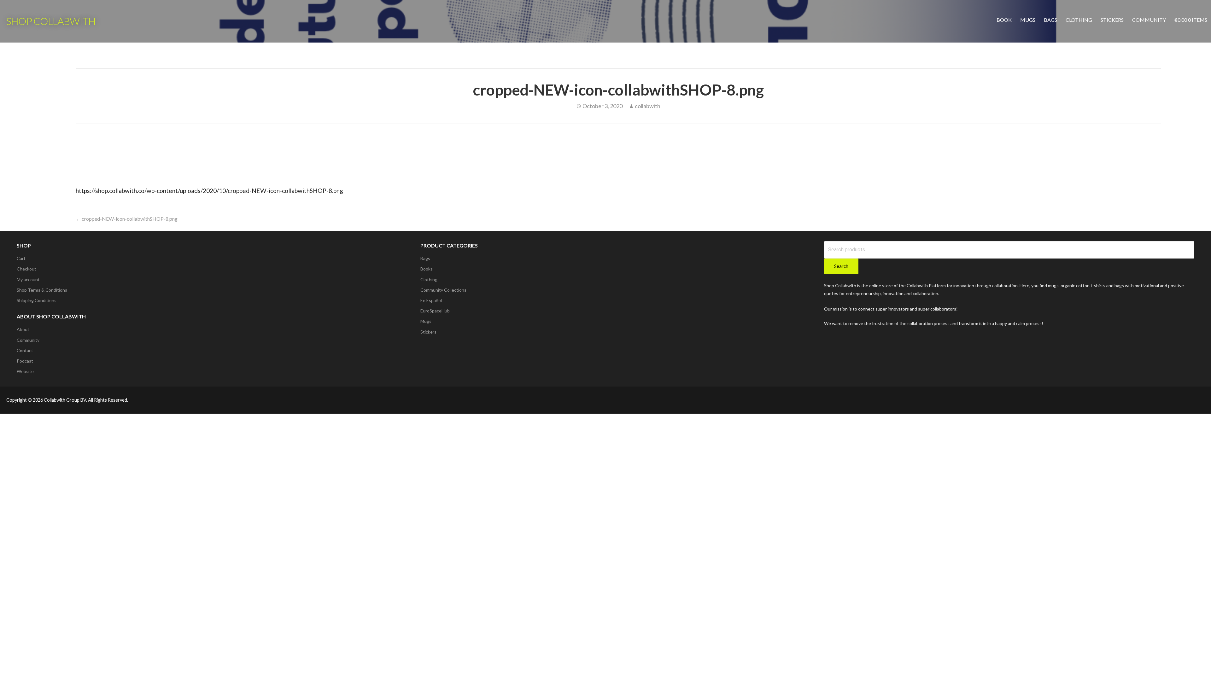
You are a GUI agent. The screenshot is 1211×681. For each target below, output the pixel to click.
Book (1004, 20)
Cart (21, 258)
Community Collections (443, 290)
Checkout (26, 268)
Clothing (1079, 20)
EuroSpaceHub (435, 310)
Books (426, 268)
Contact (25, 350)
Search (841, 266)
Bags (1050, 20)
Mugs (1027, 20)
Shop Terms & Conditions (42, 290)
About (23, 329)
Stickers (1112, 20)
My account (28, 279)
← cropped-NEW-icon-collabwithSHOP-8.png (127, 219)
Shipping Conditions (36, 300)
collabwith (647, 105)
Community (1149, 20)
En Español (431, 300)
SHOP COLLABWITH (51, 21)
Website (25, 371)
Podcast (25, 361)
